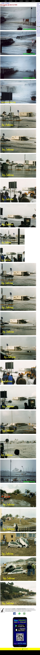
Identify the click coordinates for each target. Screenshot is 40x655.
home (2, 3)
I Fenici (38, 4)
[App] (20, 632)
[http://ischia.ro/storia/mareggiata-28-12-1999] (24, 613)
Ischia (20, 648)
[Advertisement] (19, 652)
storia (7, 3)
